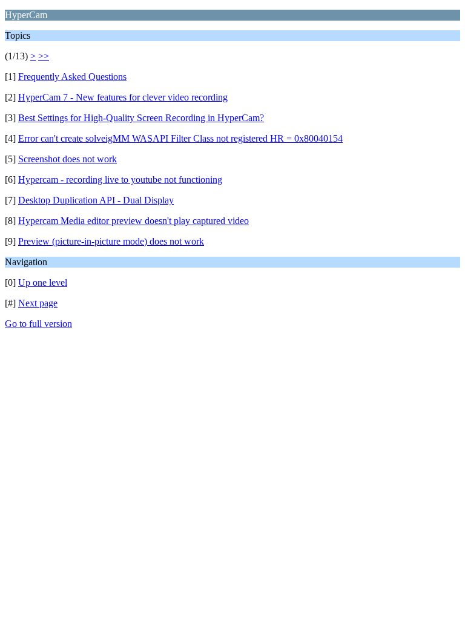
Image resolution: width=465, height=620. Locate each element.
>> (43, 56)
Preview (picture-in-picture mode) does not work (111, 241)
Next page (38, 303)
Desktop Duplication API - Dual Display (96, 200)
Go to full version (38, 323)
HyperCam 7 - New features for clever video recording (123, 97)
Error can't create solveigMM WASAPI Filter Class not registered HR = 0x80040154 (180, 138)
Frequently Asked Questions (72, 76)
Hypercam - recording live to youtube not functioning (120, 179)
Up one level (42, 282)
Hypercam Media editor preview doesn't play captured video (133, 221)
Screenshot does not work (67, 159)
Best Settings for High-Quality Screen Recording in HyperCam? (141, 118)
